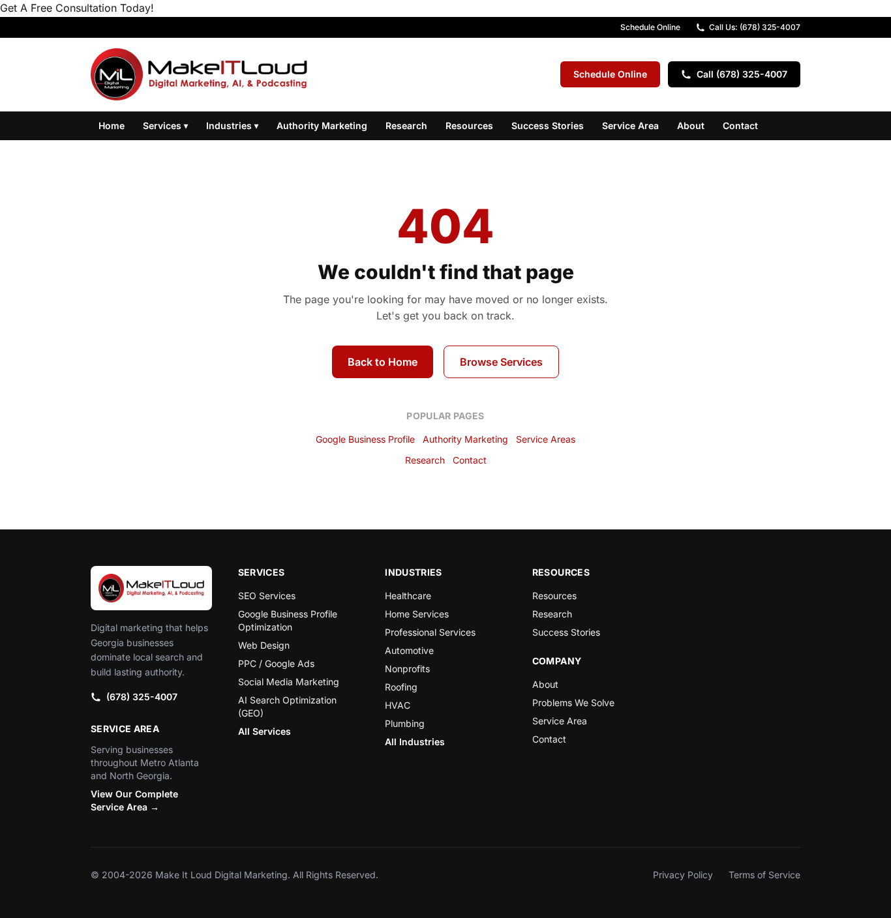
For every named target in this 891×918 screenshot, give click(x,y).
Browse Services (501, 361)
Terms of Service (764, 874)
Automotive (409, 650)
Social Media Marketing (288, 681)
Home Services (417, 613)
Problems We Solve (573, 702)
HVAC (397, 705)
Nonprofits (407, 668)
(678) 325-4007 (141, 696)
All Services (264, 731)
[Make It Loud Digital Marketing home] (199, 74)
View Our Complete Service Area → (134, 800)
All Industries (415, 741)
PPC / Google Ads (276, 663)
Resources (469, 125)
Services (165, 125)
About (690, 125)
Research (406, 125)
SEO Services (266, 595)
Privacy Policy (683, 874)
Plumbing (405, 723)
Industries (232, 125)
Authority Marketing (322, 125)
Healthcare (408, 595)
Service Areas (545, 439)
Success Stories (547, 125)
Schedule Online (650, 27)
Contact (740, 125)
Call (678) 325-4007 (742, 74)
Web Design (264, 645)
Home (111, 125)
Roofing (401, 686)
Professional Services (430, 632)
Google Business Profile (365, 439)
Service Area (630, 125)
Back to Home (382, 361)
